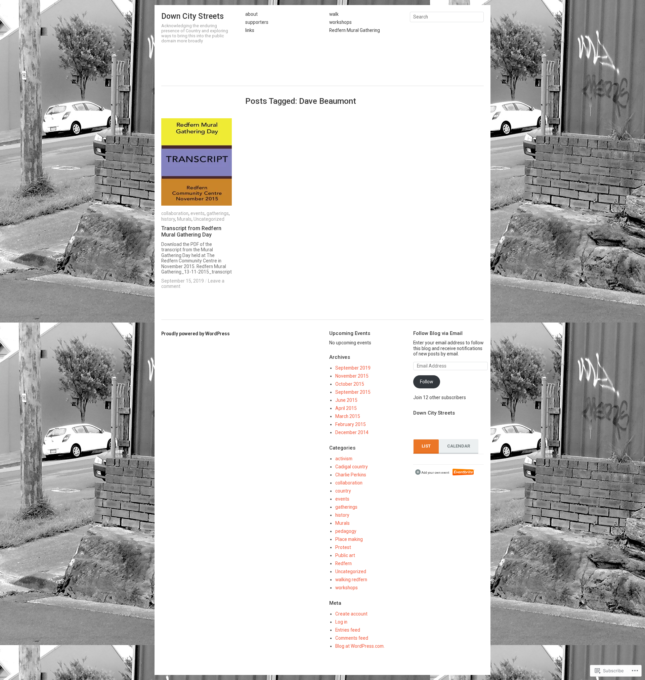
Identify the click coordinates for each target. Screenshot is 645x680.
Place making (349, 539)
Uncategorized (209, 219)
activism (343, 458)
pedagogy (345, 531)
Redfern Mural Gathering (354, 30)
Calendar (458, 446)
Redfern (343, 563)
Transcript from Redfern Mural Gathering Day (191, 231)
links (249, 30)
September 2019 (353, 368)
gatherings (218, 213)
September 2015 (353, 392)
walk (334, 14)
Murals (184, 219)
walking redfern (351, 579)
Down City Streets (192, 16)
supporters (256, 22)
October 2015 (349, 384)
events (197, 213)
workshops (340, 22)
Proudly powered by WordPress (195, 333)
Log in (341, 622)
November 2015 (352, 376)
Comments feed (351, 638)
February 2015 (350, 424)
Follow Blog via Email (438, 333)
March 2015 (347, 416)
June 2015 (346, 400)
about (251, 14)
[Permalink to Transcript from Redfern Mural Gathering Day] (196, 162)
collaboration (174, 213)
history (168, 219)
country (343, 491)
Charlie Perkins (350, 474)
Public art (345, 555)
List (426, 446)
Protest (343, 547)
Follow (426, 381)
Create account (351, 614)
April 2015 (346, 408)
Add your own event (432, 472)
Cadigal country (351, 466)
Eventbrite (464, 472)
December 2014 (352, 432)
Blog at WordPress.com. (360, 646)
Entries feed (347, 630)
